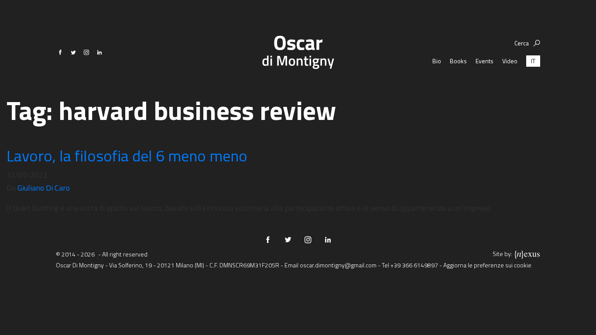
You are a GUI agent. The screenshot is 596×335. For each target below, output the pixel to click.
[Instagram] (86, 52)
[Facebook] (60, 52)
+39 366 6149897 (414, 265)
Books (458, 60)
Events (484, 60)
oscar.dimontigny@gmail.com (338, 265)
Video (509, 60)
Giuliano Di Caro (43, 188)
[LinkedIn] (99, 52)
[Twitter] (73, 52)
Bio (436, 60)
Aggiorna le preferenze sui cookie (487, 265)
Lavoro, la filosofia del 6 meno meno (129, 156)
